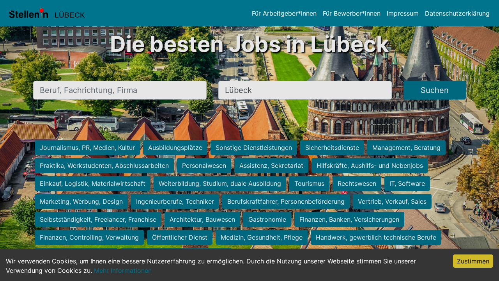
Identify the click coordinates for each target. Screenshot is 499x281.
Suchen (435, 90)
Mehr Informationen (123, 270)
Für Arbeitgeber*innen (284, 13)
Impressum (403, 13)
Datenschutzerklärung (457, 13)
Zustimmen (473, 261)
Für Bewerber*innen (351, 13)
